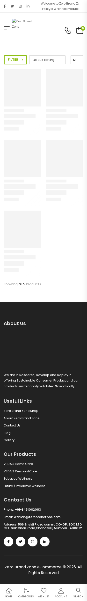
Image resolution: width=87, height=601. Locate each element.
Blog (7, 433)
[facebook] (5, 6)
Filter (13, 59)
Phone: (9, 509)
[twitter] (12, 6)
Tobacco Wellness (18, 479)
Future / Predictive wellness (24, 486)
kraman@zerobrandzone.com (37, 517)
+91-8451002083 (28, 509)
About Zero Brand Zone (22, 418)
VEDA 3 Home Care (18, 464)
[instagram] (20, 6)
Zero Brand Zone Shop (21, 411)
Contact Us (12, 425)
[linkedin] (28, 6)
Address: (10, 524)
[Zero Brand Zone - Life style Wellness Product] (23, 30)
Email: (8, 517)
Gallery (9, 440)
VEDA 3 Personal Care (20, 471)
